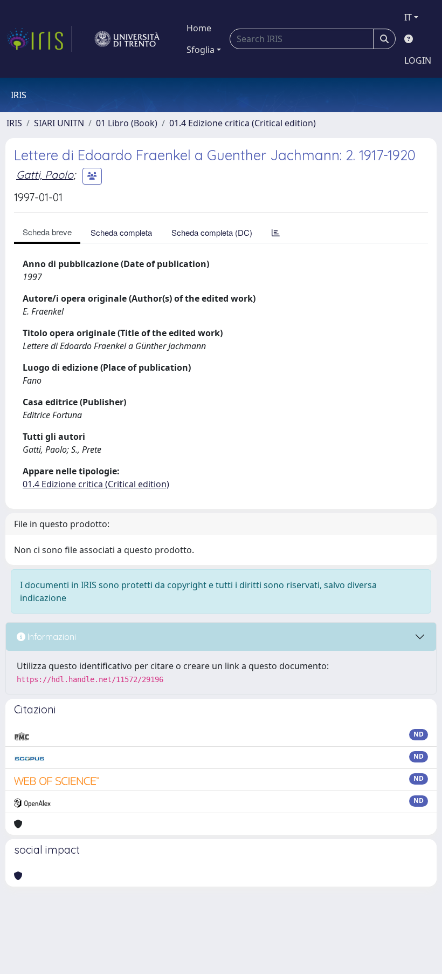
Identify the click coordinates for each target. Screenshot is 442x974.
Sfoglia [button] (201, 50)
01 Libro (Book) (126, 123)
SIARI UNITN (59, 123)
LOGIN (417, 60)
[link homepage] (39, 39)
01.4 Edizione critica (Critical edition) (242, 123)
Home (199, 28)
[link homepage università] (127, 39)
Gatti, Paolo (44, 174)
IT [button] (408, 17)
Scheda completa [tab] (121, 232)
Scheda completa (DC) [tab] (211, 232)
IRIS (14, 123)
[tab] (276, 232)
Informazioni (50, 636)
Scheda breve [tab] (47, 231)
